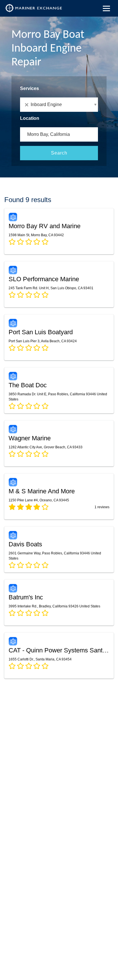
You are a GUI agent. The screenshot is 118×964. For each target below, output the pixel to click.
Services (29, 88)
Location (29, 118)
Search (59, 152)
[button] (59, 104)
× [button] (28, 105)
